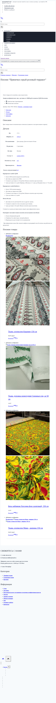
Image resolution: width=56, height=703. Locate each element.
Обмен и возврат (9, 43)
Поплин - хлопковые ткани (25, 106)
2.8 (17, 170)
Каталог (5, 667)
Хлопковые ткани (10, 34)
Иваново (19, 165)
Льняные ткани (10, 32)
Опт (5, 45)
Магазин (14, 75)
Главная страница (6, 75)
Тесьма (8, 41)
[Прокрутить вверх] (3, 659)
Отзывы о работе (9, 53)
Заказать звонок (5, 58)
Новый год (9, 37)
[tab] (29, 110)
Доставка (7, 51)
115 (18, 160)
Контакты (7, 55)
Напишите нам (9, 8)
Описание (8, 110)
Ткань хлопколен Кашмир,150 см (22, 331)
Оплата (6, 49)
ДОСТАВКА (9, 114)
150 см (18, 136)
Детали (8, 112)
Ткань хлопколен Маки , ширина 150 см (25, 528)
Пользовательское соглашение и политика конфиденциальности (22, 592)
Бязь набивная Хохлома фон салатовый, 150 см (28, 506)
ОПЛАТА (8, 116)
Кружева (8, 39)
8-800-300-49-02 (9, 6)
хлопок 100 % (20, 156)
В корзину (11, 338)
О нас (6, 47)
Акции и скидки (8, 596)
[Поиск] (2, 27)
